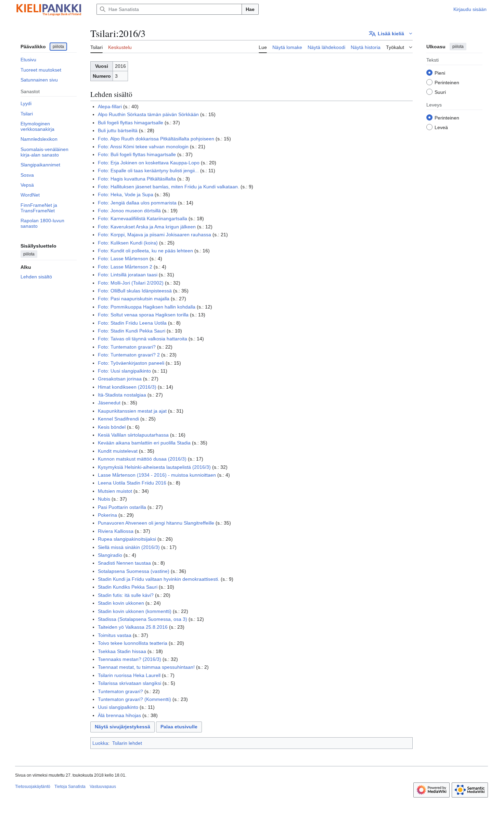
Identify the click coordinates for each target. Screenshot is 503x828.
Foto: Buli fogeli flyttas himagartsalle (137, 154)
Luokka (100, 743)
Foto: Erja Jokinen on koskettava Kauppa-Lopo (148, 162)
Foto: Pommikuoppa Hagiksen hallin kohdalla (146, 307)
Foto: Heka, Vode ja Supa (125, 194)
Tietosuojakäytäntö (32, 786)
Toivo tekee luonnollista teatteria (132, 643)
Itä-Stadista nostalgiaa (122, 395)
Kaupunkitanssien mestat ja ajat (132, 411)
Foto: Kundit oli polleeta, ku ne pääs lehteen (145, 250)
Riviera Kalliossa (115, 531)
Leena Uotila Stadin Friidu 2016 (132, 483)
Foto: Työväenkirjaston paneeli (131, 363)
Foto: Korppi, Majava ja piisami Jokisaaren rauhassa (154, 234)
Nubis (104, 499)
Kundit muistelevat (118, 451)
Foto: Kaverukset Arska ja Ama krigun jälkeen (147, 226)
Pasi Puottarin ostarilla (122, 507)
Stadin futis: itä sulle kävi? (126, 595)
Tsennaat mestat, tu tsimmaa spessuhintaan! (146, 667)
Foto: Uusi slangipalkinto (124, 371)
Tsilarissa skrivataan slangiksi (129, 683)
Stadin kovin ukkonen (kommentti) (134, 611)
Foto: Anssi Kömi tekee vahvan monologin (143, 146)
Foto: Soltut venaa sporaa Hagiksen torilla (143, 314)
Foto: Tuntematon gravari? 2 (129, 354)
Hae (250, 9)
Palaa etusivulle (178, 726)
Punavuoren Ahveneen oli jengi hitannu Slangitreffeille (156, 523)
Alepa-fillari (110, 106)
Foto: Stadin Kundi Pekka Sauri (131, 331)
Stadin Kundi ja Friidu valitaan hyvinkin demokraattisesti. (158, 579)
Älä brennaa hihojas (119, 715)
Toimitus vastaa (114, 635)
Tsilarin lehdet (127, 743)
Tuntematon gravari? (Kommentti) (134, 699)
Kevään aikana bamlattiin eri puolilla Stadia (144, 443)
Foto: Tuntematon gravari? (127, 347)
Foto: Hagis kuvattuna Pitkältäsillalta (137, 178)
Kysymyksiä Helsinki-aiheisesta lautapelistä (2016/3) (154, 467)
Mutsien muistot (115, 491)
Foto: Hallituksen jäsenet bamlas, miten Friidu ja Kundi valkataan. (168, 186)
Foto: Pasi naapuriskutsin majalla (133, 298)
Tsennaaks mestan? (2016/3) (129, 659)
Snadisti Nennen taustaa (124, 563)
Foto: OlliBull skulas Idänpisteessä (135, 290)
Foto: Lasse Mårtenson (123, 258)
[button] (391, 33)
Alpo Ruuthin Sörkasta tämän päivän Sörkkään (148, 114)
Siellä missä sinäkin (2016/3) (129, 547)
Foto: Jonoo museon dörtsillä (129, 210)
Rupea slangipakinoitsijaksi (127, 539)
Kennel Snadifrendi (118, 419)
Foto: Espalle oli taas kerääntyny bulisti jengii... (148, 170)
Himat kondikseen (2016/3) (127, 387)
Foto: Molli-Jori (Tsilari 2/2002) (131, 283)
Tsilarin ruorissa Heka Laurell (129, 675)
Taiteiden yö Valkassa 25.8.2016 (133, 627)
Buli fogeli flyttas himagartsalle (130, 122)
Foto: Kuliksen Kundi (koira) (128, 243)
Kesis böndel (112, 427)
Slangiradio (110, 555)
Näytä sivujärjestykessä (122, 726)
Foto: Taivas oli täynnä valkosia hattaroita (142, 338)
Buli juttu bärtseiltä (118, 130)
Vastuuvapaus (103, 786)
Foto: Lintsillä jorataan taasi (127, 274)
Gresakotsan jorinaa (120, 378)
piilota (58, 46)
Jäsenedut (109, 402)
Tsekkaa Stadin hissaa (122, 651)
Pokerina (107, 515)
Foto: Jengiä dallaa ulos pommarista (137, 202)
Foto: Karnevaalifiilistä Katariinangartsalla (142, 218)
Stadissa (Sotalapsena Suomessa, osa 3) (142, 619)
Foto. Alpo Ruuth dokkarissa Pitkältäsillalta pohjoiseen (156, 138)
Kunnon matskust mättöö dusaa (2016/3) (142, 459)
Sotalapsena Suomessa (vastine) (133, 571)
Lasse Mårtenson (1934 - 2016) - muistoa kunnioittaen (157, 475)
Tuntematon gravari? (120, 691)
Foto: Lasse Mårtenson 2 (125, 266)
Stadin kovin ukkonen (121, 603)
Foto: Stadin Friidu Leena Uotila (132, 323)
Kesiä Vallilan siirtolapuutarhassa (133, 435)
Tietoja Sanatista (70, 786)
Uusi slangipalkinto (118, 707)
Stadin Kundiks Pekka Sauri (127, 587)
